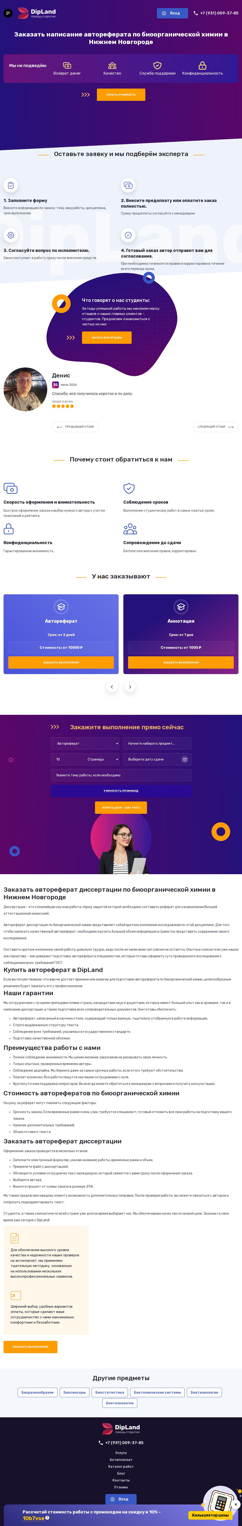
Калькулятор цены (210, 1515)
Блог (121, 1474)
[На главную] (37, 13)
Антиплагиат (121, 1460)
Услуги (121, 1453)
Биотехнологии (204, 1392)
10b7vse (33, 1518)
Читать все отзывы (106, 337)
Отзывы (121, 1487)
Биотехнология (120, 1403)
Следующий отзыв (211, 426)
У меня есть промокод (121, 790)
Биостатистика (109, 1392)
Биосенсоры (75, 1392)
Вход (175, 13)
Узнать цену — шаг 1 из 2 (121, 807)
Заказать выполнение (61, 662)
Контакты (121, 1480)
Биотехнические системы (157, 1392)
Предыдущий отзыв (79, 426)
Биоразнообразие (38, 1392)
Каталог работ (121, 1467)
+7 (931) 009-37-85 (219, 13)
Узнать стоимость (121, 94)
